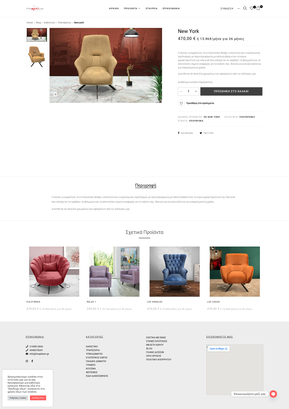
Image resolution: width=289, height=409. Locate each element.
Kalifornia (33, 302)
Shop (38, 22)
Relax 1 (91, 302)
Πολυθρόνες (64, 22)
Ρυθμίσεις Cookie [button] (18, 398)
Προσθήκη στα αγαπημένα (200, 103)
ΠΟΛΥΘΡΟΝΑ (196, 121)
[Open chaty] (273, 394)
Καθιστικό (49, 22)
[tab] (145, 186)
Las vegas (213, 302)
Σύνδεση (227, 8)
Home (30, 22)
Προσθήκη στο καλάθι (231, 91)
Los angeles (155, 302)
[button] (259, 8)
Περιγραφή (145, 186)
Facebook (187, 133)
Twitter (209, 133)
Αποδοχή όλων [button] (38, 398)
